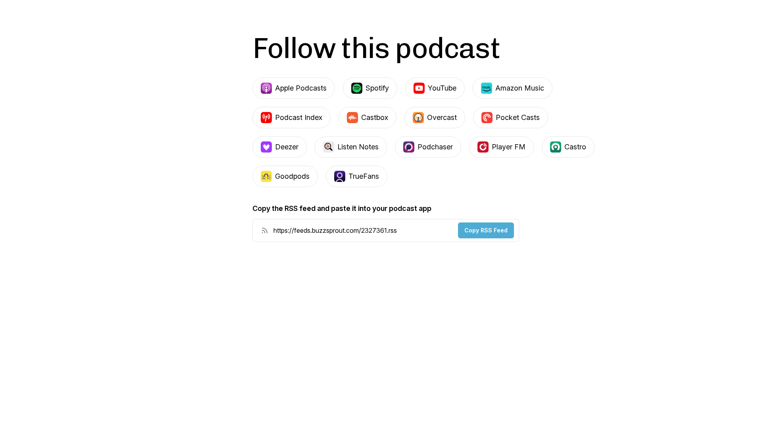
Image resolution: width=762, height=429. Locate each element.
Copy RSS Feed (486, 230)
